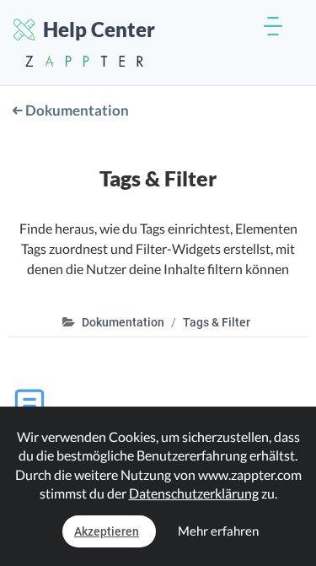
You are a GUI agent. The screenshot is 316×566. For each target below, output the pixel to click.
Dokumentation (76, 110)
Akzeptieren (106, 531)
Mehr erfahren (218, 530)
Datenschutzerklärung (194, 493)
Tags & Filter (216, 322)
